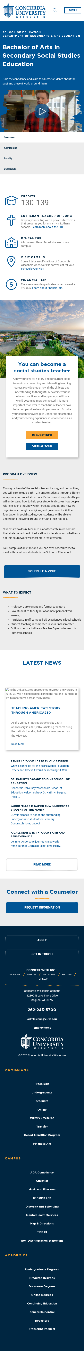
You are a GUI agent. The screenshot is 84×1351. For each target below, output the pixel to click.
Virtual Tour (42, 446)
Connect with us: (40, 970)
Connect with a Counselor (42, 892)
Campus (13, 1158)
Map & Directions (42, 1223)
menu (73, 10)
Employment (42, 1027)
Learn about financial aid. (47, 287)
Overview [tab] (9, 137)
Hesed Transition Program (42, 1135)
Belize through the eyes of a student (39, 760)
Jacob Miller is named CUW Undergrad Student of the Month (40, 808)
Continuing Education (42, 1303)
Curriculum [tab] (10, 168)
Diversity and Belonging (42, 1206)
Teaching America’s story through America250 (35, 710)
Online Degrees (42, 1294)
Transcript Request (42, 1329)
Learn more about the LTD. (47, 227)
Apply (42, 940)
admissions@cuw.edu (42, 1019)
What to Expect (17, 592)
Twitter (31, 974)
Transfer (42, 1126)
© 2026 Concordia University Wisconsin (42, 1055)
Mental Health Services (42, 1215)
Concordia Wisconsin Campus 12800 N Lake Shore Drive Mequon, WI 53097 (42, 995)
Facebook (15, 974)
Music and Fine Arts (42, 1189)
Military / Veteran (42, 1118)
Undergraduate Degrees (42, 1269)
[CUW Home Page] (24, 10)
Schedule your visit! (32, 268)
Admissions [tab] (10, 147)
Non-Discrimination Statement (42, 1240)
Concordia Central (42, 1312)
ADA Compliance (42, 1172)
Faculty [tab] (8, 158)
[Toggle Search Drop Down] (54, 10)
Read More (17, 744)
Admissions (17, 1069)
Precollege (42, 1083)
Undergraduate (42, 1092)
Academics (16, 1255)
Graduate (42, 1101)
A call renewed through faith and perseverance (38, 834)
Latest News (42, 663)
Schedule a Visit (42, 571)
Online (42, 1109)
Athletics (42, 1180)
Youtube (66, 974)
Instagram (49, 974)
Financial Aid (42, 1143)
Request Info (42, 435)
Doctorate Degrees (42, 1286)
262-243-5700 (42, 1009)
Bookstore (42, 1320)
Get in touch (42, 954)
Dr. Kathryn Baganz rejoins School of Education (40, 781)
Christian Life (42, 1198)
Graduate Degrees (42, 1278)
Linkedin (43, 979)
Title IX (42, 1232)
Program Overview (20, 474)
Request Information (42, 907)
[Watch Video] (42, 111)
